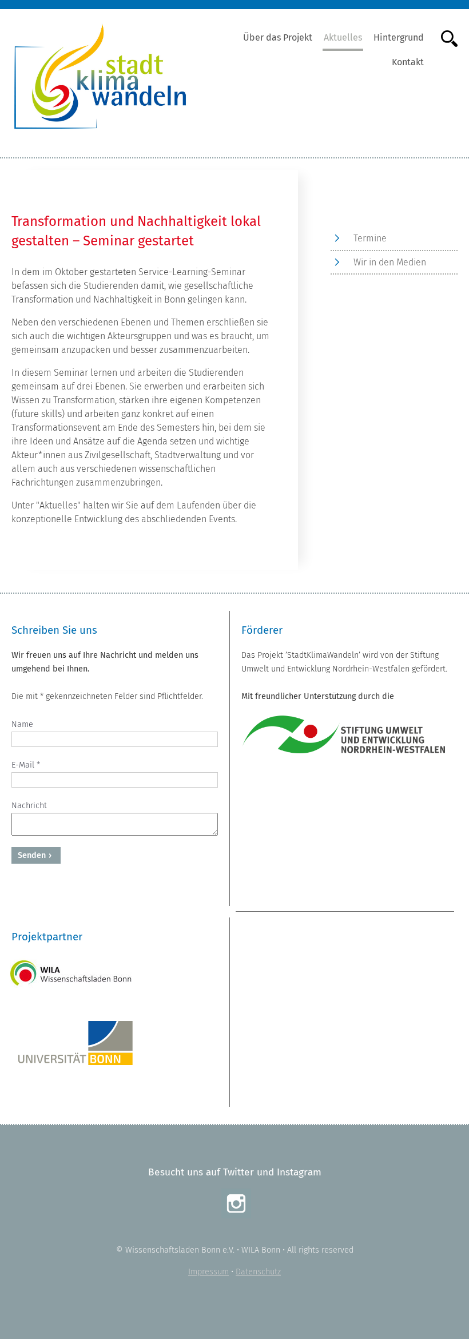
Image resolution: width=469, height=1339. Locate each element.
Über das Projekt (277, 37)
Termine (370, 238)
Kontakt (408, 62)
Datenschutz (258, 1272)
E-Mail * (25, 765)
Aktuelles (343, 37)
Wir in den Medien (389, 262)
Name (22, 724)
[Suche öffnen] (444, 37)
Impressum (208, 1272)
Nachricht (29, 805)
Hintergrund (398, 37)
